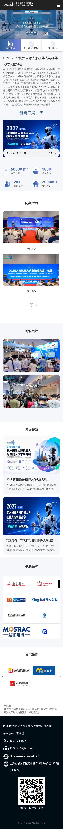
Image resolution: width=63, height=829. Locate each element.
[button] (36, 306)
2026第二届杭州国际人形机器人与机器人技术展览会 (30, 709)
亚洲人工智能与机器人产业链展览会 (22, 712)
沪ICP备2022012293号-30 (31, 822)
